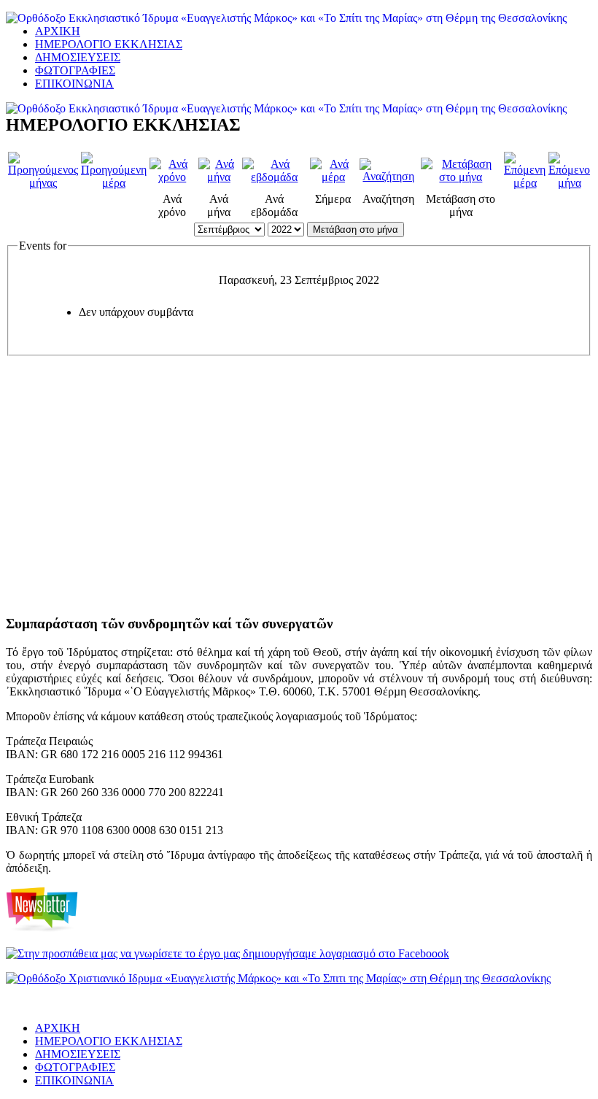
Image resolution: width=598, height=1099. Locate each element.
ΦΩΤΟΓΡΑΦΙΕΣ (75, 70)
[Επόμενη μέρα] (524, 183)
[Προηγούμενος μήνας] (43, 183)
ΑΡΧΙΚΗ (57, 31)
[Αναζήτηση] (389, 176)
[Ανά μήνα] (219, 177)
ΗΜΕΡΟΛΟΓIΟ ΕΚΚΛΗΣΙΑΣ (108, 44)
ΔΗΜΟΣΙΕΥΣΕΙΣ (77, 57)
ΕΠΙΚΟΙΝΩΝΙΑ (74, 83)
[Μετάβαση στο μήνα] (461, 177)
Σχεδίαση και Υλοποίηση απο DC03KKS (66, 1004)
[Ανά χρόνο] (172, 177)
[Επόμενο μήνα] (569, 183)
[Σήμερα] (333, 177)
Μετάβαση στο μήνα (355, 229)
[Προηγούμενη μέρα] (114, 183)
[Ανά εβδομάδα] (274, 177)
